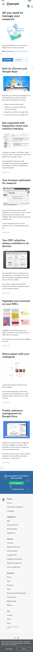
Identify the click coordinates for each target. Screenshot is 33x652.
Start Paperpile (16, 483)
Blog (8, 589)
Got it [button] (24, 649)
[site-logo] (13, 4)
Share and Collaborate (14, 563)
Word (26, 51)
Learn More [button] (9, 649)
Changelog (10, 511)
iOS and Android (12, 525)
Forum (9, 577)
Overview (7, 60)
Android (20, 51)
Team (8, 623)
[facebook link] (18, 638)
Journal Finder (11, 597)
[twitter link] (15, 638)
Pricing (9, 503)
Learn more (6, 172)
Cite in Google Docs (13, 567)
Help (8, 581)
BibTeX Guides (11, 601)
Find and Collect (12, 551)
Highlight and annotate (14, 559)
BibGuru (9, 605)
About (9, 619)
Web (8, 521)
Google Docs (11, 533)
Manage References (13, 547)
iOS (16, 51)
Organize (18, 60)
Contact (9, 615)
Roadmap (10, 585)
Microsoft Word (12, 529)
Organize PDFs (12, 555)
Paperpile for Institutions (15, 507)
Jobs (8, 627)
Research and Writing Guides (16, 593)
